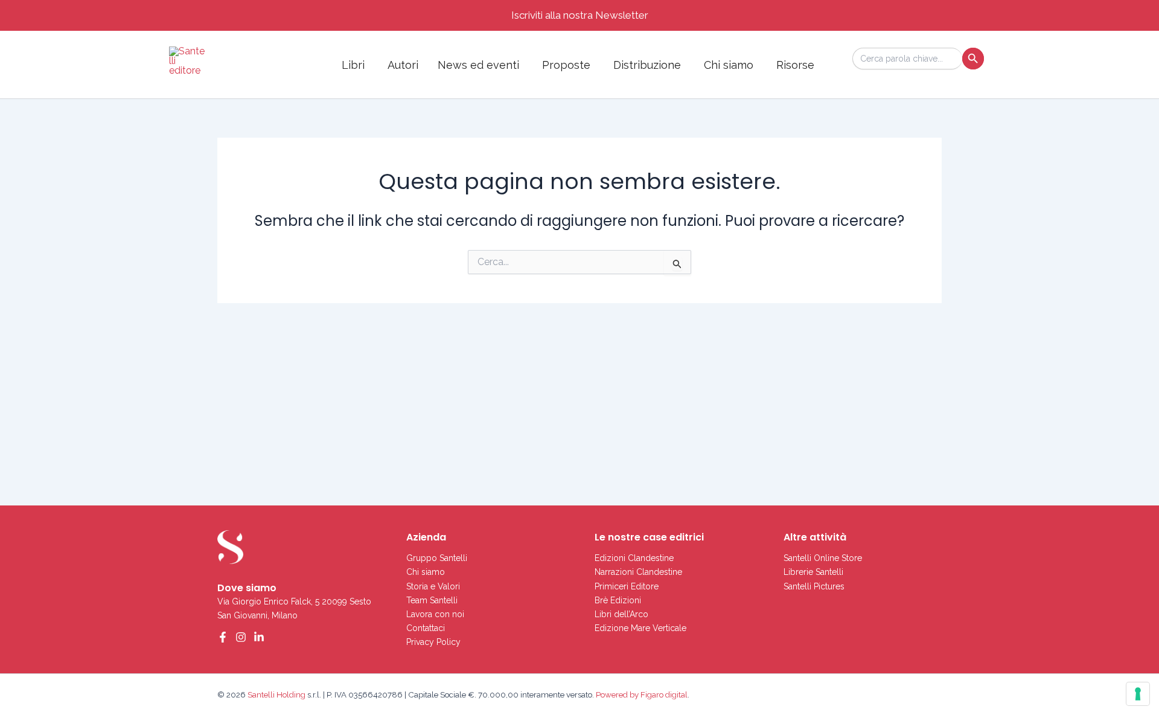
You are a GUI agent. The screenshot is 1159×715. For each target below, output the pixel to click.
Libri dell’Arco (621, 614)
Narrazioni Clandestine (638, 572)
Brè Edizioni (618, 600)
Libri (353, 65)
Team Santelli (432, 600)
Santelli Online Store (823, 558)
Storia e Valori (433, 586)
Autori (403, 65)
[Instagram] (240, 637)
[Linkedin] (259, 637)
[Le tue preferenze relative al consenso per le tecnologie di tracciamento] (1137, 693)
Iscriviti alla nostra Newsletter (579, 15)
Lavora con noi (435, 614)
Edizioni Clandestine (634, 558)
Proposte (566, 65)
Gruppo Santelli (436, 558)
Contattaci (425, 628)
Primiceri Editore (627, 586)
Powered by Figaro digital (641, 694)
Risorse (795, 65)
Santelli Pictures (814, 586)
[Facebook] (222, 637)
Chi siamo (728, 65)
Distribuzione (647, 65)
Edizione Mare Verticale (640, 628)
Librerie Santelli (813, 572)
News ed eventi (478, 65)
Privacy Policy (433, 642)
